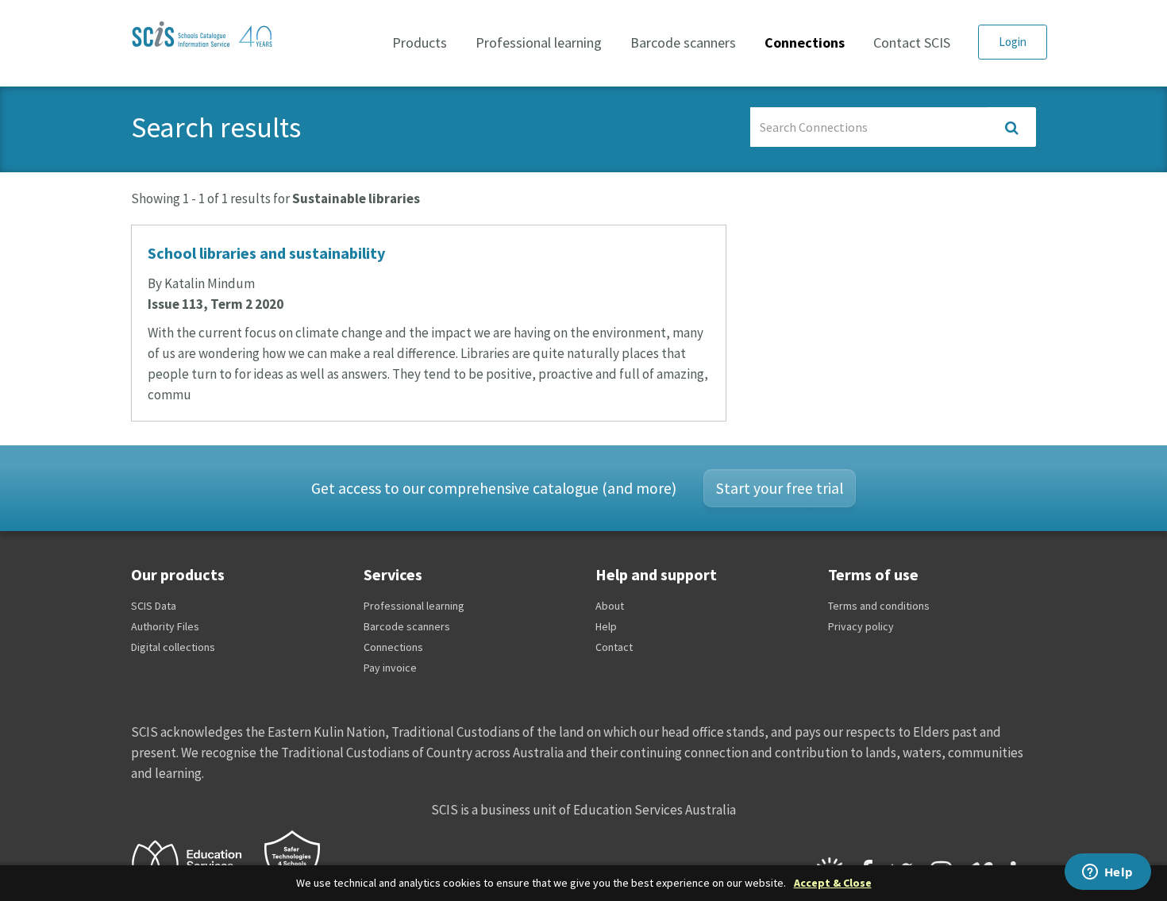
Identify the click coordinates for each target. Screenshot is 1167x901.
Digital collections (173, 647)
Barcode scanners (683, 42)
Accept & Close (833, 883)
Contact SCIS (911, 42)
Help (606, 626)
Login (1012, 41)
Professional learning (539, 42)
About (609, 606)
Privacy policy (861, 626)
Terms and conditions (879, 606)
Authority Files (165, 626)
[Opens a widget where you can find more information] (1107, 873)
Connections (805, 42)
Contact (614, 647)
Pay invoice (390, 667)
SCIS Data (153, 606)
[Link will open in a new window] (193, 862)
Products (419, 42)
